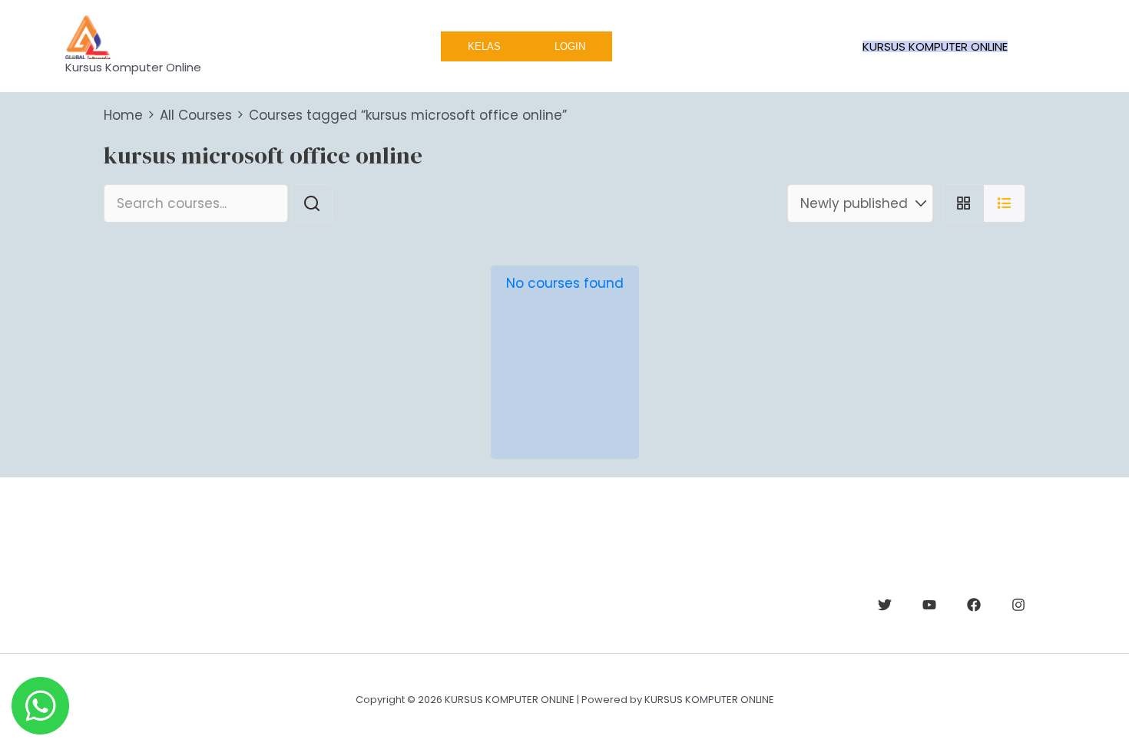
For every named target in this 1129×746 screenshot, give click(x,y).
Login (570, 46)
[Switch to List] (1004, 203)
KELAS (484, 46)
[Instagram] (1018, 605)
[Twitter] (885, 605)
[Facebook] (974, 605)
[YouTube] (929, 605)
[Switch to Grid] (963, 203)
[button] (935, 46)
